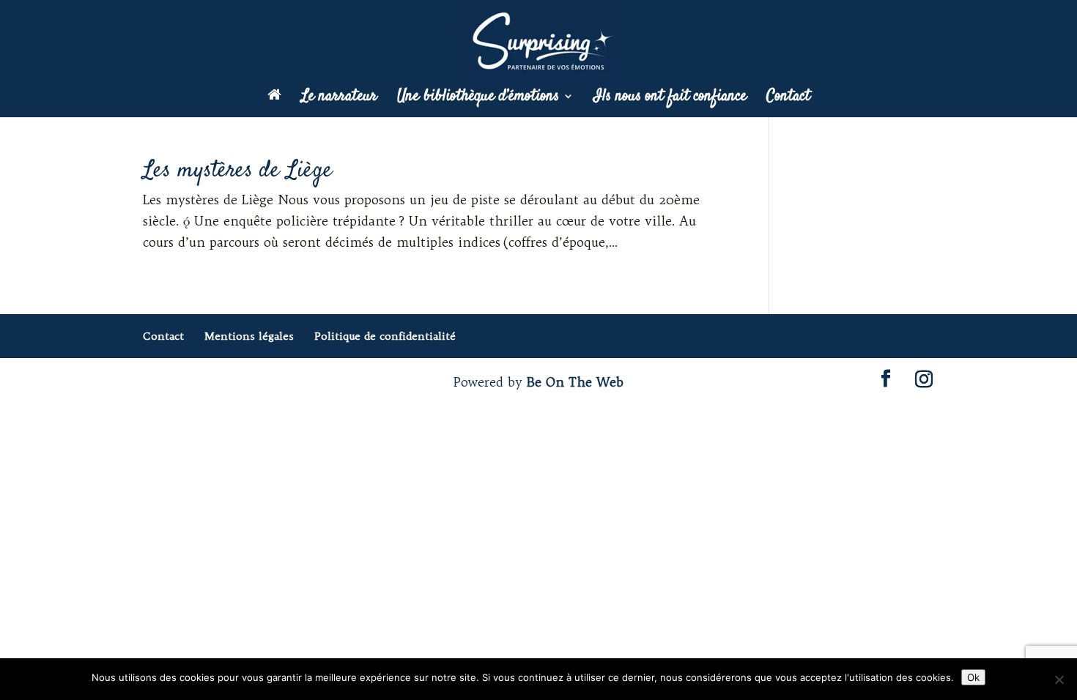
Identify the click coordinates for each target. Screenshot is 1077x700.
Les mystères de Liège (238, 170)
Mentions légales (249, 336)
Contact (788, 99)
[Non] (1058, 679)
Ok (973, 677)
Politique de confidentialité (385, 336)
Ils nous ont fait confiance (670, 99)
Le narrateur (339, 99)
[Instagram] (924, 379)
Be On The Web (575, 382)
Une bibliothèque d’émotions (478, 99)
